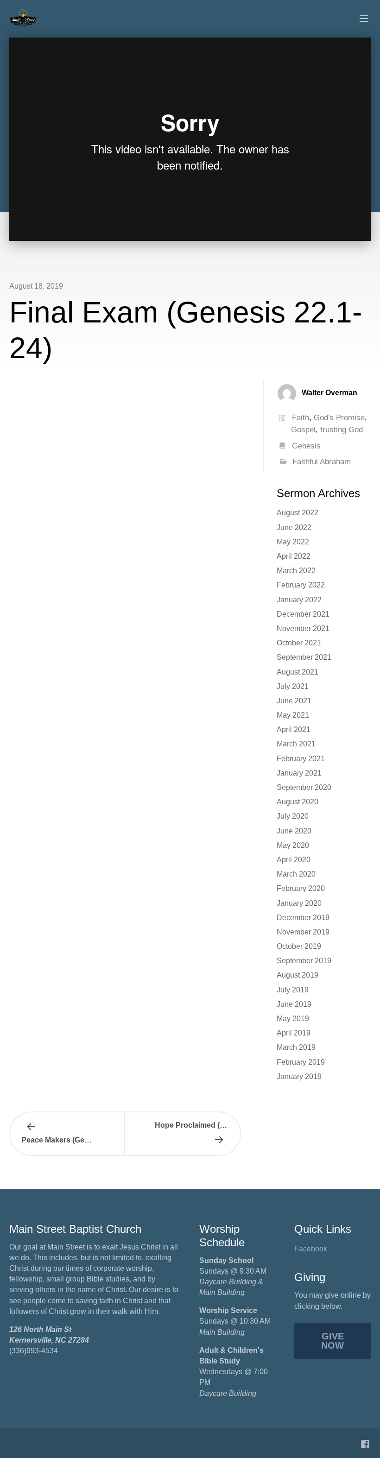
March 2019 (296, 1047)
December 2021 (303, 614)
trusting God (341, 429)
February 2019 (301, 1062)
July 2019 (293, 990)
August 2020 (297, 802)
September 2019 (304, 961)
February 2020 (301, 888)
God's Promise (339, 417)
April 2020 (293, 860)
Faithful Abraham (321, 461)
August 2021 (297, 672)
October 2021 (299, 643)
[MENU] (359, 19)
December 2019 (303, 918)
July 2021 (293, 686)
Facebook (310, 1249)
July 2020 (293, 816)
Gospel (303, 429)
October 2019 (299, 946)
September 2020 (304, 787)
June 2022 (294, 527)
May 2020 (293, 845)
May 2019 (293, 1018)
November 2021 (303, 628)
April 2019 (293, 1033)
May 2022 (293, 542)
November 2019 (303, 932)
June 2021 (294, 701)
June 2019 (294, 1004)
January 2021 (299, 773)
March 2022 (296, 570)
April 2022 (293, 556)
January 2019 (299, 1076)
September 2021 (304, 657)
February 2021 (301, 759)
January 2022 (299, 600)
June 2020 (294, 831)
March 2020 (296, 874)
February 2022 (301, 585)
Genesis (306, 446)
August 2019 (297, 975)
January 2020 (299, 903)
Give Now (332, 1341)
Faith (300, 417)
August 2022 (297, 513)
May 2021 (293, 715)
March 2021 (296, 744)
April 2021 (293, 729)
